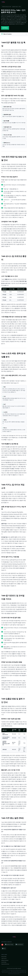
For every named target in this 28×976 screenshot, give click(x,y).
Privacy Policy (3, 956)
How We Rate (3, 962)
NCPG (3, 948)
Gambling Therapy (9, 944)
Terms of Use (3, 958)
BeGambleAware (19, 944)
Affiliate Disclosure (4, 960)
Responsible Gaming (5, 964)
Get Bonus (5, 27)
